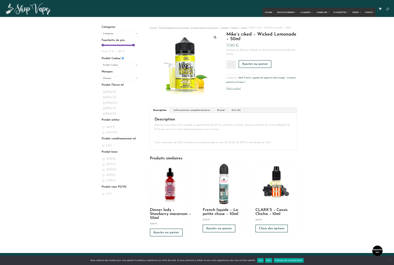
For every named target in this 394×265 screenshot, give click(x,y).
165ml (111, 97)
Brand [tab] (220, 110)
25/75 (111, 164)
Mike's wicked (233, 88)
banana (111, 132)
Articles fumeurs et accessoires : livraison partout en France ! (188, 28)
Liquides (225, 28)
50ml (240, 78)
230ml (111, 102)
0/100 (111, 159)
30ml (111, 108)
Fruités (244, 28)
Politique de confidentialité (288, 260)
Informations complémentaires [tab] (192, 110)
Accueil (153, 28)
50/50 (111, 169)
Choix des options (271, 228)
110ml (111, 92)
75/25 (111, 180)
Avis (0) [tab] (235, 110)
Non (269, 260)
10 (109, 145)
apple (110, 127)
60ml (111, 113)
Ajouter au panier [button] (166, 232)
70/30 (111, 175)
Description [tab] (160, 110)
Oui (260, 260)
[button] (215, 37)
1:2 (109, 194)
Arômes (234, 28)
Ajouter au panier (255, 64)
